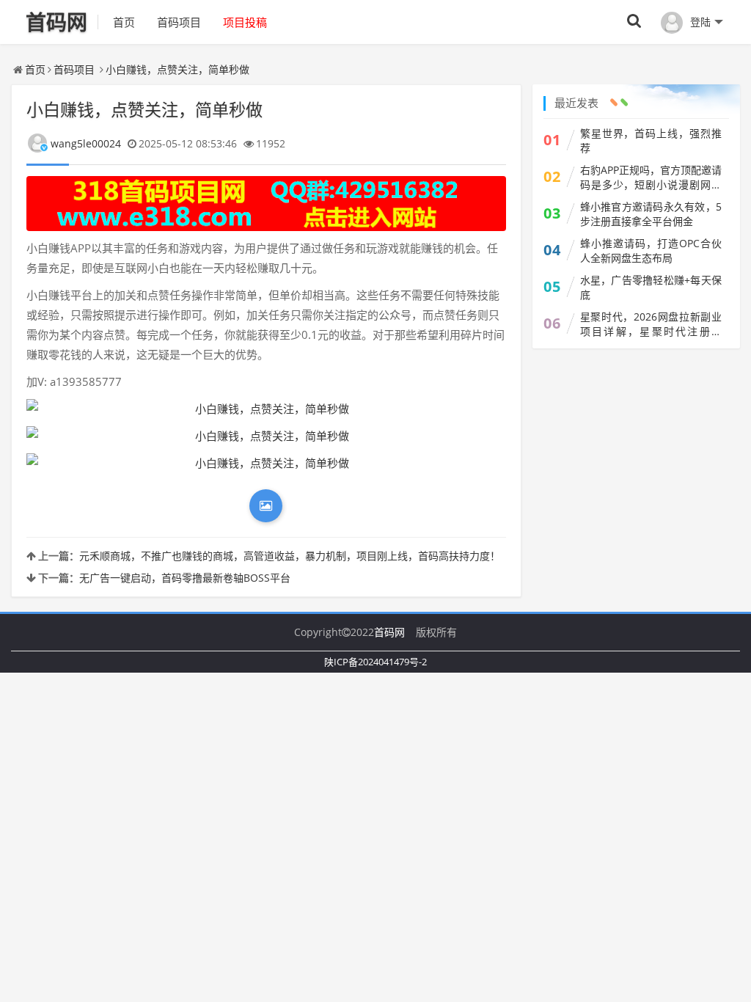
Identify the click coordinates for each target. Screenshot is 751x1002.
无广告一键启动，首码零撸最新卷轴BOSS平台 (184, 578)
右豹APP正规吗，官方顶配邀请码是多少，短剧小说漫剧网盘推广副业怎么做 (651, 177)
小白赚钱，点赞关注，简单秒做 (177, 69)
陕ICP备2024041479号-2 (375, 661)
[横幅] (266, 203)
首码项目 (179, 22)
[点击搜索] (634, 22)
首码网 (389, 632)
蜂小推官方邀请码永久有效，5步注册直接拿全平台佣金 (651, 214)
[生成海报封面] (265, 505)
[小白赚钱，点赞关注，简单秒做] (266, 409)
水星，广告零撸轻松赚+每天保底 (651, 287)
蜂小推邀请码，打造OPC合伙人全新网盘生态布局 (651, 250)
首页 (124, 22)
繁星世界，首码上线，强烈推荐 (651, 140)
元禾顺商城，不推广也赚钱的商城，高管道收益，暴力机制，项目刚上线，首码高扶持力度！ (289, 556)
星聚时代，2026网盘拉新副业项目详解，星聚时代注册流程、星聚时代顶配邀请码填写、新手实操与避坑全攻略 (651, 324)
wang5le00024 (86, 143)
